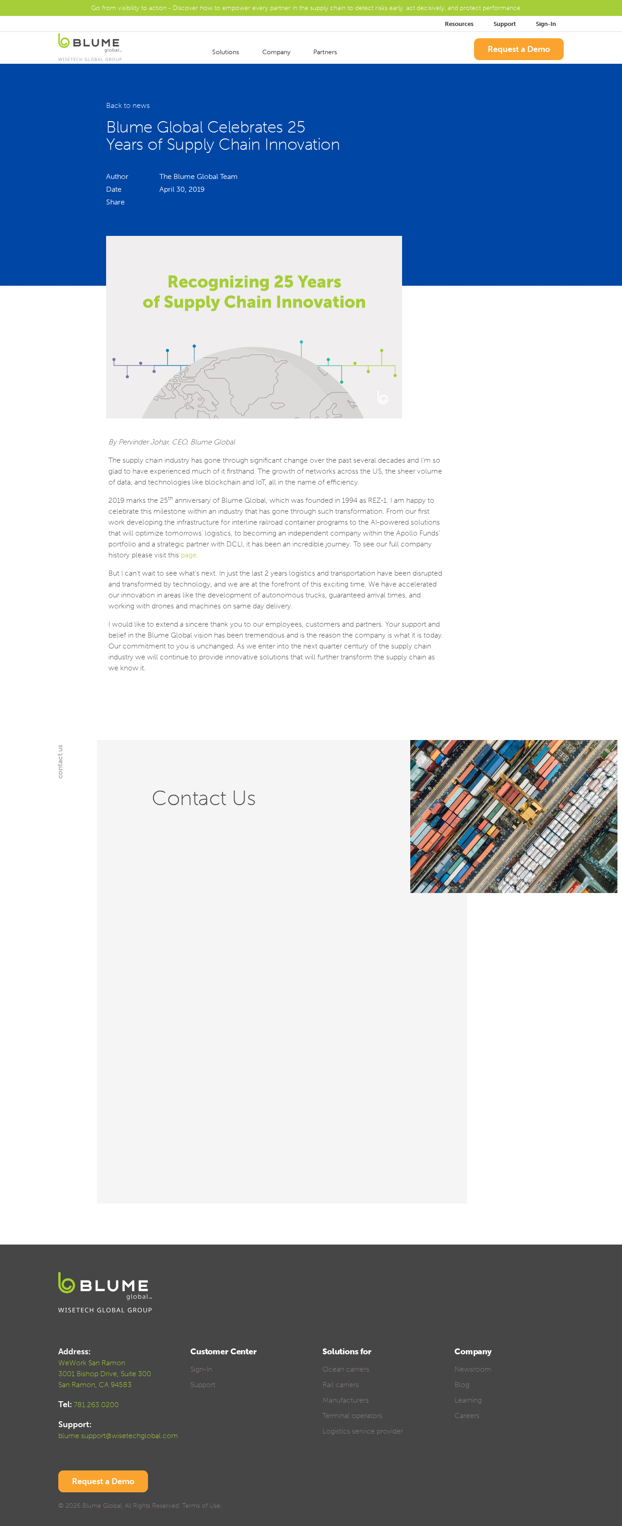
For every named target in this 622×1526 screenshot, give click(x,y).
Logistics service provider (362, 1431)
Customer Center (223, 1352)
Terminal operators (352, 1415)
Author (117, 176)
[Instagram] (559, 1507)
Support (505, 23)
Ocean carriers (345, 1369)
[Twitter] (511, 1507)
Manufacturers (345, 1400)
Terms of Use (201, 1506)
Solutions (226, 52)
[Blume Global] (90, 48)
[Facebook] (495, 1507)
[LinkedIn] (527, 1507)
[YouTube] (543, 1507)
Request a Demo (519, 49)
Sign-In (546, 23)
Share (115, 202)
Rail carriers (340, 1384)
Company (277, 52)
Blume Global (102, 1506)
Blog (461, 1384)
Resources (459, 23)
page (189, 555)
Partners (326, 52)
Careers (466, 1415)
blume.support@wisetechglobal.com (118, 1435)
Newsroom (472, 1369)
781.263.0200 (96, 1404)
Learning (468, 1400)
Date (114, 189)
